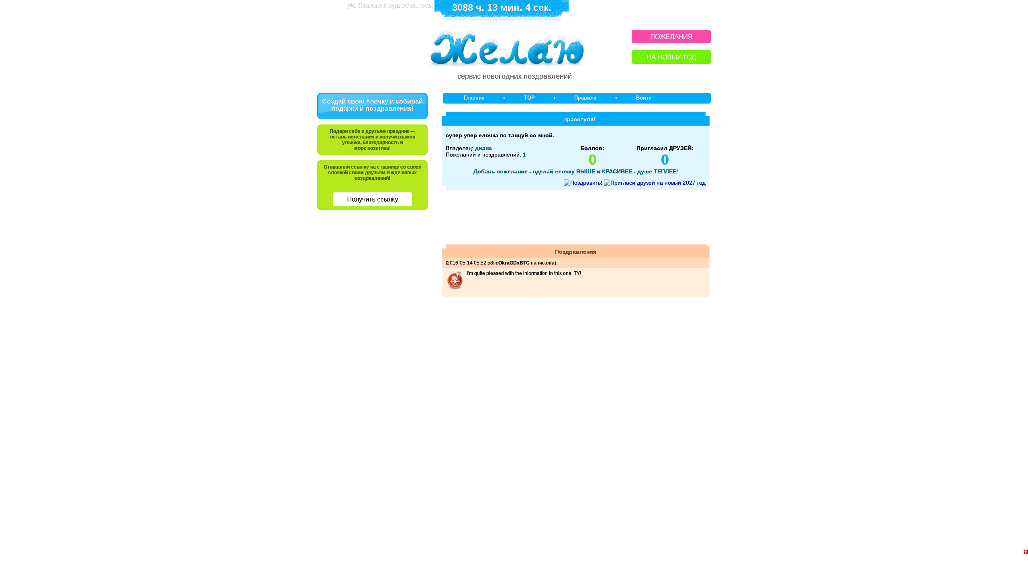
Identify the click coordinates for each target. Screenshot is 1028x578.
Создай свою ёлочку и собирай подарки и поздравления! (372, 105)
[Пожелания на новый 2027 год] (671, 41)
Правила (585, 98)
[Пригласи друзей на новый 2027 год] (655, 182)
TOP (529, 98)
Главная (474, 98)
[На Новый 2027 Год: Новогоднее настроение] (671, 61)
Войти (644, 98)
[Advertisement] (372, 272)
